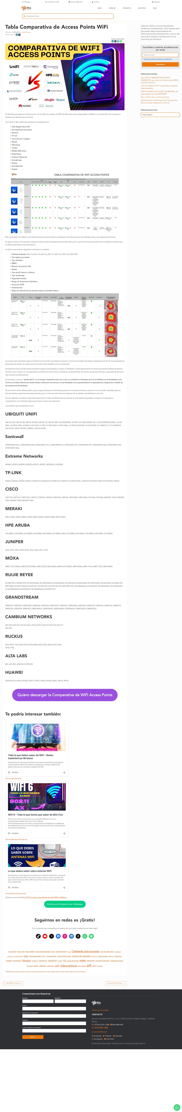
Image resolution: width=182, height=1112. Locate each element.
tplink (66, 971)
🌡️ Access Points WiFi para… (116, 983)
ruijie (56, 971)
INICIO (100, 8)
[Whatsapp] (121, 41)
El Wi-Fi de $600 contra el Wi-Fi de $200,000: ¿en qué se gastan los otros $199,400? (159, 92)
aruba (69, 952)
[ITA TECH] (26, 8)
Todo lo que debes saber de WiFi (13, 778)
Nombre (25, 998)
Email (24, 1005)
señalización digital (117, 961)
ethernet (111, 956)
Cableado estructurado (86, 951)
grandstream (17, 961)
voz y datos (82, 966)
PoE (64, 960)
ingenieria (35, 961)
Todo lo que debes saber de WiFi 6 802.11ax (16, 839)
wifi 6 (94, 965)
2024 (53, 952)
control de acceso (64, 956)
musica (60, 961)
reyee (52, 971)
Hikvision (26, 960)
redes (83, 960)
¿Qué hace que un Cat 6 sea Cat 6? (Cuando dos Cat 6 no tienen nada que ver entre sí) (159, 101)
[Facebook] (118, 41)
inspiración (52, 960)
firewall (9, 960)
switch (35, 966)
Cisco (43, 956)
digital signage (103, 956)
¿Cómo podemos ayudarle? (31, 1027)
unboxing (50, 966)
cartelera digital (18, 956)
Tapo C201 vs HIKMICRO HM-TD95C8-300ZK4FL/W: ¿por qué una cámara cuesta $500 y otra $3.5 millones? (159, 80)
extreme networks (31, 971)
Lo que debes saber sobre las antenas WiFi (15, 893)
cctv (25, 956)
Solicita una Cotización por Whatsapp (65, 904)
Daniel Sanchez (26, 32)
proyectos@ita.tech (99, 1032)
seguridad (90, 960)
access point (61, 951)
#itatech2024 (21, 952)
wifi (89, 965)
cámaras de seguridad (81, 956)
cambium (18, 971)
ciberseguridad (35, 956)
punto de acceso (73, 960)
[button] (177, 1107)
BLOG (155, 8)
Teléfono (25, 1020)
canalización (117, 952)
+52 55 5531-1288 (100, 1028)
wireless (99, 966)
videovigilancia (68, 966)
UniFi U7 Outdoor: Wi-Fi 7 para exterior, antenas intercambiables (159, 87)
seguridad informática (102, 961)
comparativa (51, 956)
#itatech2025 (29, 951)
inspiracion (43, 960)
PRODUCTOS (127, 8)
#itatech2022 (12, 952)
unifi (57, 966)
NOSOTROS (142, 8)
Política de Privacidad (100, 1010)
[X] (19, 35)
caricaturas (10, 956)
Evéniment (118, 956)
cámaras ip (94, 956)
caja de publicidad (106, 951)
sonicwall (30, 966)
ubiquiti (42, 965)
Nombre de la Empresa (30, 1013)
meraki (48, 971)
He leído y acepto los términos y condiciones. (158, 59)
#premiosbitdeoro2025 (43, 951)
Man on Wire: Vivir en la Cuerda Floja (155, 97)
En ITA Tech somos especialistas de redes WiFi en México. (45, 897)
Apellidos (58, 998)
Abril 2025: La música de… (13, 983)
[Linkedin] (17, 35)
